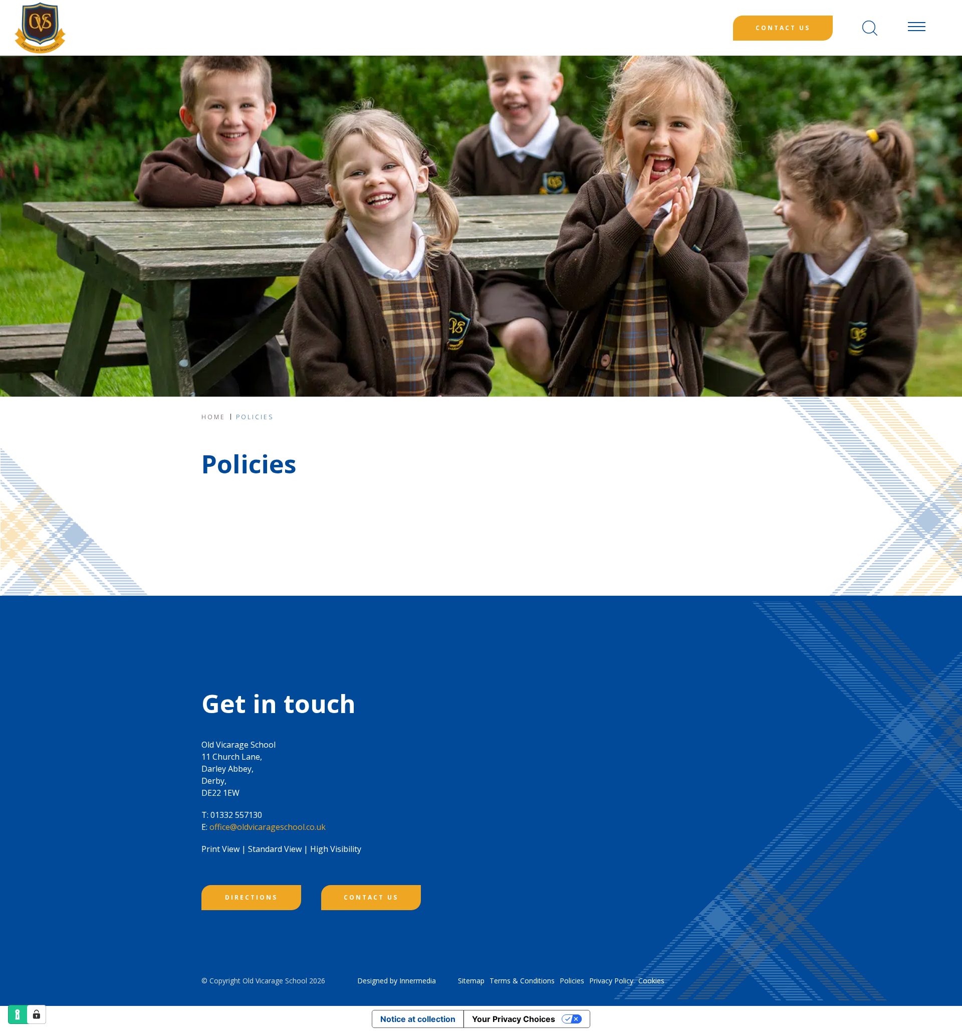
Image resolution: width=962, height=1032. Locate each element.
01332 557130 (236, 814)
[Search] (869, 28)
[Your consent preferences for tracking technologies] (36, 1014)
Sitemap (471, 980)
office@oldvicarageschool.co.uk (267, 826)
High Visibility (335, 848)
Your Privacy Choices (513, 1019)
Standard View (275, 848)
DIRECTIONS (251, 897)
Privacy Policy (611, 980)
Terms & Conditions (522, 980)
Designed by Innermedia (396, 980)
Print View (220, 848)
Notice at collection (417, 1019)
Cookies (651, 980)
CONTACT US (371, 897)
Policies (572, 980)
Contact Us (783, 28)
